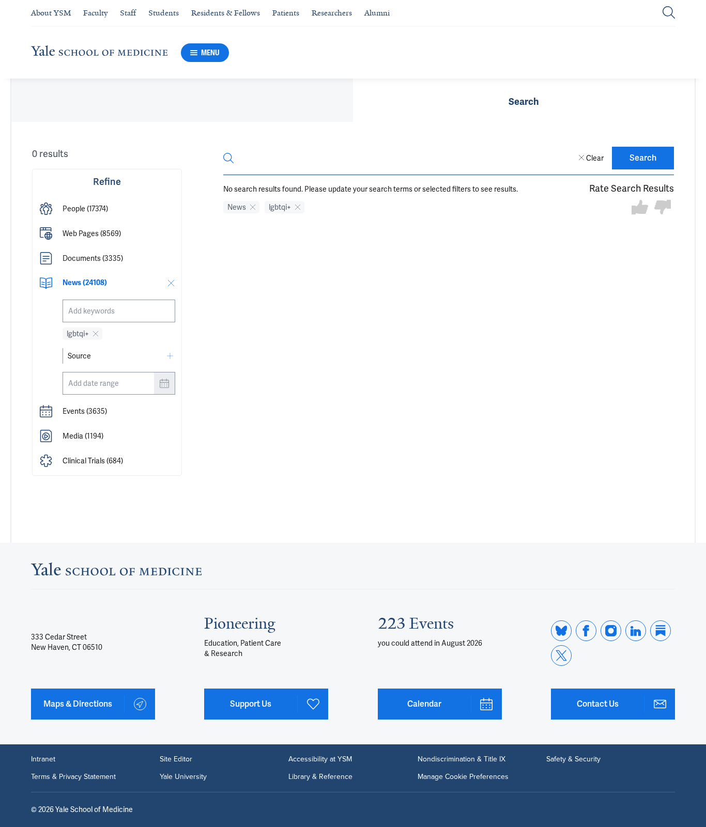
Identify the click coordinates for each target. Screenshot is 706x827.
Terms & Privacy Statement (73, 777)
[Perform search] (669, 13)
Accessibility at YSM (320, 759)
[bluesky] (561, 630)
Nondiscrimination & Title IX (461, 759)
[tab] (524, 100)
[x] (561, 655)
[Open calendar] (164, 383)
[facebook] (586, 630)
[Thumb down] (662, 207)
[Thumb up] (639, 207)
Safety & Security (573, 759)
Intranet (43, 759)
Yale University (183, 777)
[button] (107, 208)
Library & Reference (320, 777)
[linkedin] (635, 630)
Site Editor (176, 759)
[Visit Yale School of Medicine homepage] (116, 572)
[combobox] (119, 311)
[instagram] (611, 630)
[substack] (660, 630)
